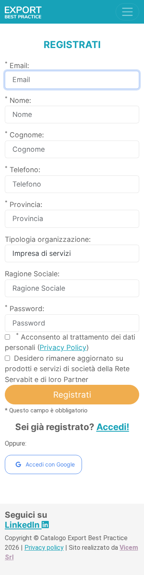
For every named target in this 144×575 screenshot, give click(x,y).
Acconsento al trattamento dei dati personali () (70, 342)
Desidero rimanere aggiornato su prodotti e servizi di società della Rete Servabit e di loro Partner (67, 369)
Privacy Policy (63, 347)
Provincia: (23, 204)
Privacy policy (44, 547)
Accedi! (112, 426)
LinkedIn (23, 525)
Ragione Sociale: (32, 273)
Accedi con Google (49, 464)
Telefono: (22, 169)
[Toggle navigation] (127, 11)
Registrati (72, 395)
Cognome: (24, 134)
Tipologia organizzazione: (48, 239)
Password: (24, 308)
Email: (17, 65)
